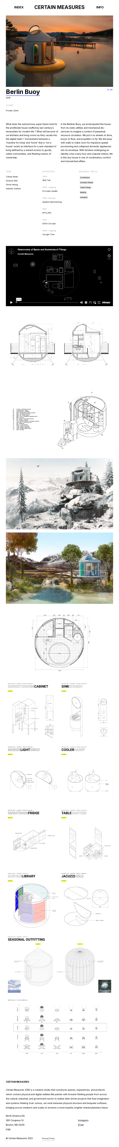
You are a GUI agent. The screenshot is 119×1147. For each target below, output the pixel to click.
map (8, 1129)
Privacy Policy (48, 1138)
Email (81, 1124)
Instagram (83, 1120)
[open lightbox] (59, 51)
